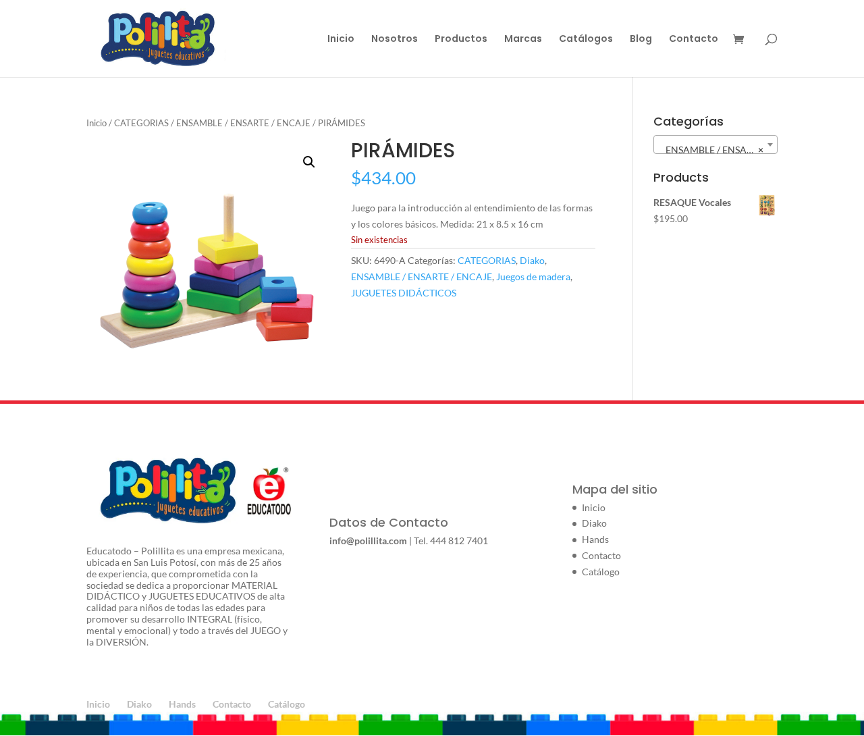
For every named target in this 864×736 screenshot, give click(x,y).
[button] (309, 162)
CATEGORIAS (141, 122)
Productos (461, 39)
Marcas (523, 39)
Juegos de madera (533, 276)
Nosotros (394, 39)
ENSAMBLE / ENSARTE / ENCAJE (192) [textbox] (718, 149)
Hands (595, 539)
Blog (641, 39)
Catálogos (586, 39)
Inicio (340, 39)
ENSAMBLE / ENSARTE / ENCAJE (243, 122)
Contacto (693, 39)
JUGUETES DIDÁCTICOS (403, 292)
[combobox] (715, 144)
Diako (532, 260)
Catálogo (601, 571)
